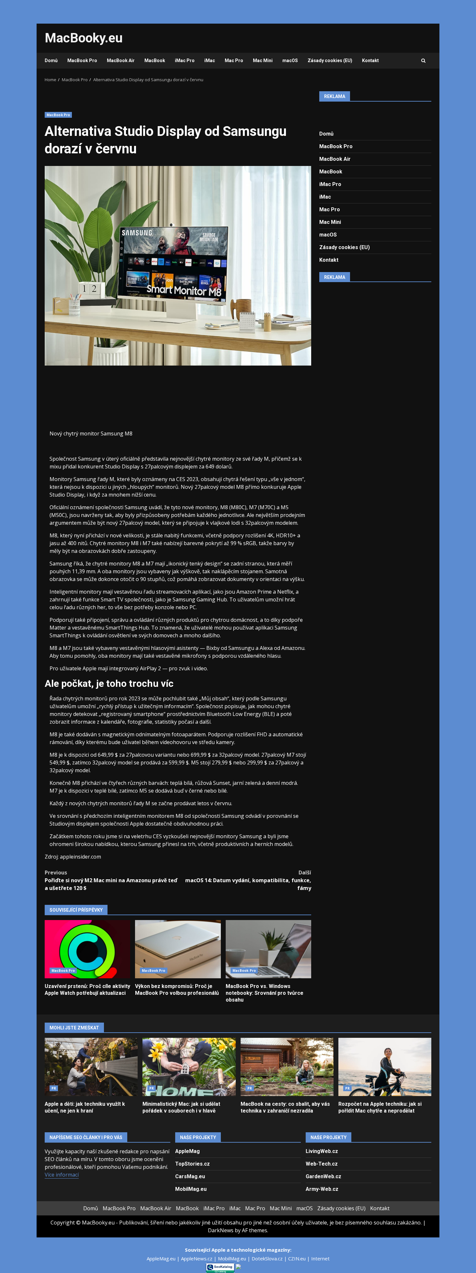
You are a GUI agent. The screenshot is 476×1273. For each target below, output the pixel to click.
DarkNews (220, 1230)
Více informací (62, 1174)
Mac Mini (263, 60)
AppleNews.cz (197, 1258)
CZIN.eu (297, 1258)
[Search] (423, 61)
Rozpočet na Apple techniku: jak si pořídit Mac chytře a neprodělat (384, 1067)
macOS (290, 60)
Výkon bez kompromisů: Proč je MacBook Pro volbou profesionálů (178, 949)
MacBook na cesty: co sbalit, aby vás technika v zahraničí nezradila (287, 1067)
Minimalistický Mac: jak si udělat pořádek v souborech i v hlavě (188, 1067)
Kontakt (370, 60)
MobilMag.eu (191, 1189)
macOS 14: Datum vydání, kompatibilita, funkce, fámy (248, 880)
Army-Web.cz (322, 1189)
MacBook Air (121, 60)
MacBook (154, 60)
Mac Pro (234, 60)
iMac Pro (185, 60)
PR (53, 1088)
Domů (51, 60)
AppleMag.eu (162, 1258)
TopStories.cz (192, 1164)
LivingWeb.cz (322, 1151)
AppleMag (187, 1151)
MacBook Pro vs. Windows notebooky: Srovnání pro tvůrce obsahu (268, 949)
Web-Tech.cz (322, 1164)
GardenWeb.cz (323, 1176)
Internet (320, 1258)
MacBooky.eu (84, 38)
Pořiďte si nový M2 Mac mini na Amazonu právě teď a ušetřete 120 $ (111, 880)
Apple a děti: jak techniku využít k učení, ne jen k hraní (91, 1067)
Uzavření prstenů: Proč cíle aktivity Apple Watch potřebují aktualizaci (87, 949)
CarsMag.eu (190, 1176)
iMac (209, 60)
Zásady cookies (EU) (330, 60)
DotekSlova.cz (268, 1258)
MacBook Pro (82, 60)
